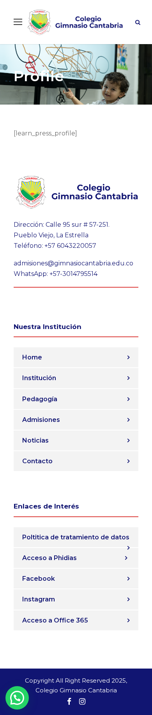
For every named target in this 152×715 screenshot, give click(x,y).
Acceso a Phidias (49, 558)
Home (32, 357)
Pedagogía (39, 399)
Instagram (38, 599)
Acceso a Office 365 (55, 620)
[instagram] (82, 701)
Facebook (38, 578)
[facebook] (69, 701)
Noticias (35, 440)
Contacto (37, 461)
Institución (39, 378)
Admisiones (41, 419)
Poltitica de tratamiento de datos (75, 537)
